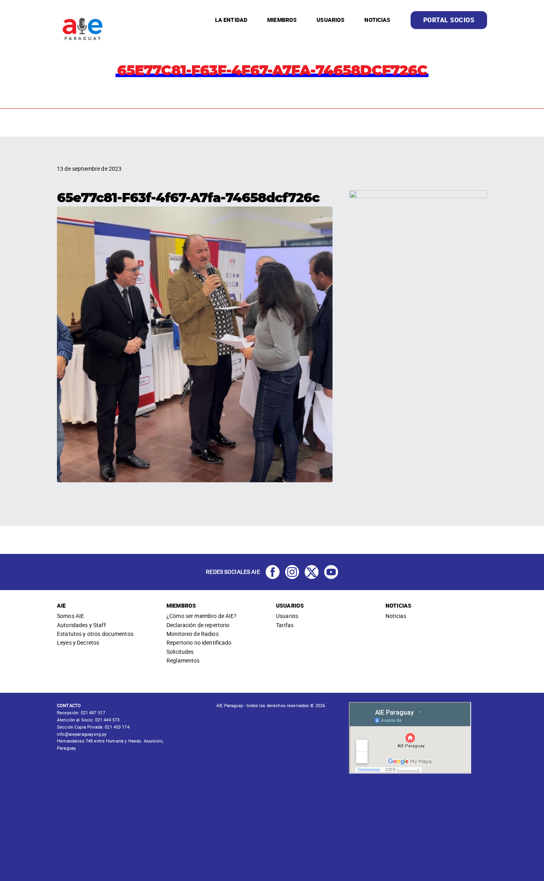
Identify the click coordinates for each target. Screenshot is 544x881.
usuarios (330, 19)
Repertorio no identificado (199, 642)
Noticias (395, 616)
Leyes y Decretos (78, 642)
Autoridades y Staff (81, 625)
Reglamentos (183, 660)
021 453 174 (116, 727)
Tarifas (285, 625)
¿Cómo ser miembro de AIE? (201, 616)
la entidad (231, 19)
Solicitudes (180, 651)
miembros (282, 19)
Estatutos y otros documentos (95, 633)
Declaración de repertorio (198, 625)
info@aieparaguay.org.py (81, 734)
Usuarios (287, 616)
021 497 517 (92, 712)
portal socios (449, 20)
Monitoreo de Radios (192, 633)
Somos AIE (70, 616)
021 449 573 (107, 720)
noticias (377, 19)
